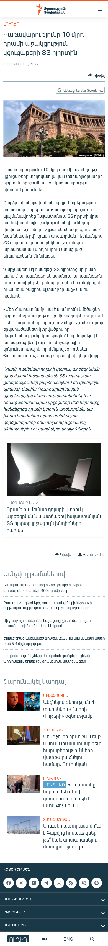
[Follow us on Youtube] (34, 883)
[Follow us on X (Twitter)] (21, 883)
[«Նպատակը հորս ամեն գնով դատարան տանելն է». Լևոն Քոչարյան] (23, 784)
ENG (68, 939)
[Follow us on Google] (96, 883)
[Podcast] (84, 883)
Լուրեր (11, 24)
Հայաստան (53, 730)
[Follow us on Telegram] (46, 883)
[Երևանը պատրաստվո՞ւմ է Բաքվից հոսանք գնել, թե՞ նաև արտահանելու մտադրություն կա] (23, 825)
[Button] (96, 75)
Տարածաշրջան (56, 819)
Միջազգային (55, 695)
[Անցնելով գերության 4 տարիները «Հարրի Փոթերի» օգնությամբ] (23, 701)
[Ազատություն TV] (44, 939)
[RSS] (71, 883)
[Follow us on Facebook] (8, 883)
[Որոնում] (92, 939)
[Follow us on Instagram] (59, 883)
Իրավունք (52, 778)
